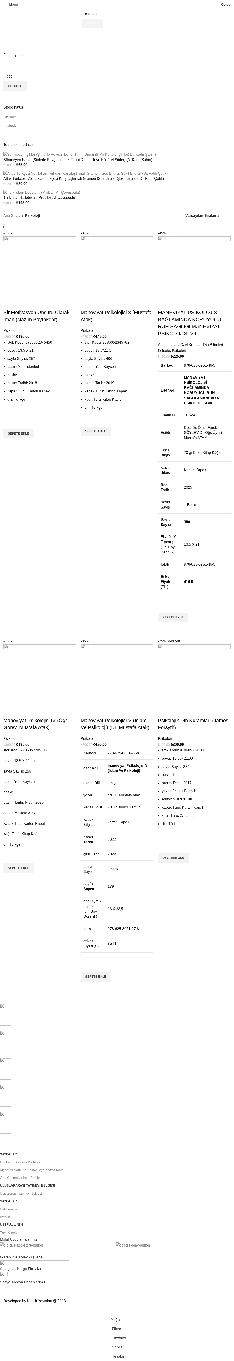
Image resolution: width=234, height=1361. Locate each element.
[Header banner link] (117, 680)
